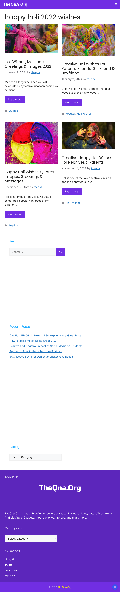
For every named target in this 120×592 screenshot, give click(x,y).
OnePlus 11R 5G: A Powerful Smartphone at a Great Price (45, 335)
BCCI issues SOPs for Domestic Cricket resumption (41, 356)
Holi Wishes (84, 113)
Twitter (9, 564)
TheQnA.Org (15, 4)
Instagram (11, 575)
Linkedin (10, 559)
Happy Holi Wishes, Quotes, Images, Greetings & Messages (30, 176)
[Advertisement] (60, 290)
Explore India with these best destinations (35, 351)
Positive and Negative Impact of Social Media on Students (45, 346)
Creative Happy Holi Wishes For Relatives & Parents (87, 160)
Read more (15, 99)
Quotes (13, 110)
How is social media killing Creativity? (32, 340)
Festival (70, 113)
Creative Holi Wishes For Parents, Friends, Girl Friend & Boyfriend (88, 68)
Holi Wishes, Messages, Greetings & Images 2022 (28, 64)
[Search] (60, 252)
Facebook (11, 570)
